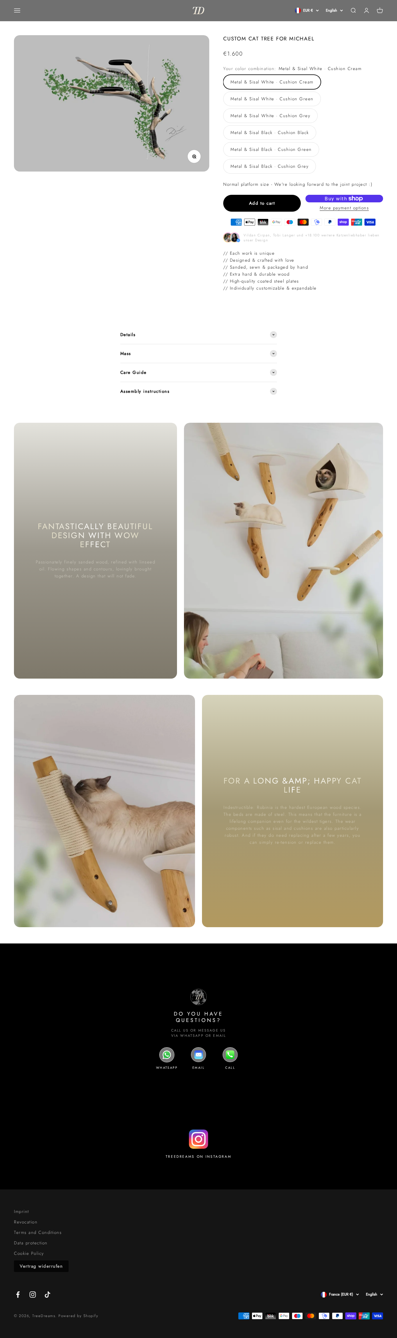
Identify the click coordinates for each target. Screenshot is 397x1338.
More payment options (344, 208)
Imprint (21, 1211)
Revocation (25, 1222)
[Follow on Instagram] (33, 1294)
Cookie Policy (29, 1253)
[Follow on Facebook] (18, 1294)
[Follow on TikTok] (47, 1294)
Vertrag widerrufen (41, 1266)
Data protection (31, 1243)
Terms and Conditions (38, 1232)
